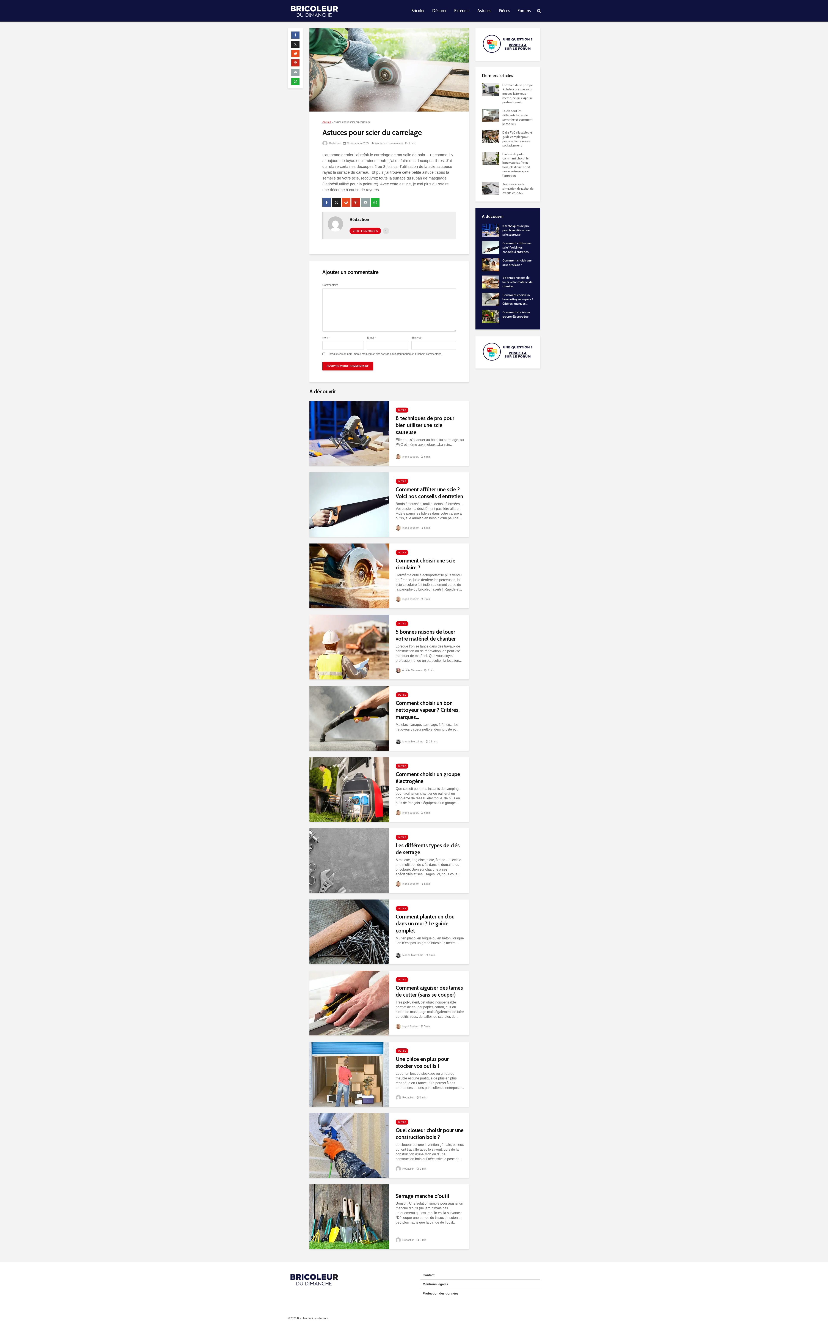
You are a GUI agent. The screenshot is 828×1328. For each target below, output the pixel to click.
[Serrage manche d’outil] (349, 1216)
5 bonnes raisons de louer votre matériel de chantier (426, 635)
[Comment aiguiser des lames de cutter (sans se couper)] (349, 1003)
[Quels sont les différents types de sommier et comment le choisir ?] (490, 115)
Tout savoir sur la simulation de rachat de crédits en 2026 (517, 188)
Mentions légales (435, 1284)
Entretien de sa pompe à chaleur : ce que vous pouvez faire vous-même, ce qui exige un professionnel (517, 93)
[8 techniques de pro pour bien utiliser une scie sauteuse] (349, 433)
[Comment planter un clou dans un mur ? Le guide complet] (349, 931)
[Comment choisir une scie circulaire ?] (349, 575)
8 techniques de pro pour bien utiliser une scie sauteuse (425, 425)
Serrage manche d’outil (422, 1196)
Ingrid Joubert (410, 456)
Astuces (484, 10)
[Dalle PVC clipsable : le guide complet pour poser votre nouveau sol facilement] (490, 136)
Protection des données (440, 1293)
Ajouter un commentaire (389, 143)
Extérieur (462, 10)
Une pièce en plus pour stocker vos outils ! (422, 1062)
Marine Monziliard (412, 741)
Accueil (326, 122)
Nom (326, 337)
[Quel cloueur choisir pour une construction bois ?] (349, 1145)
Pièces (504, 10)
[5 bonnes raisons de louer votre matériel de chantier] (349, 647)
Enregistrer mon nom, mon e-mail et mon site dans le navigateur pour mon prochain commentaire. (385, 354)
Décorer (439, 10)
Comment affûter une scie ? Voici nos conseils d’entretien (429, 493)
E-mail (371, 337)
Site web (416, 337)
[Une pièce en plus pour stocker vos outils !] (349, 1074)
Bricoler (418, 10)
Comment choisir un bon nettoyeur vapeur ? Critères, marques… (427, 710)
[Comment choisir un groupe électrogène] (349, 789)
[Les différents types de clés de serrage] (349, 860)
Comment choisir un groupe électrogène (428, 778)
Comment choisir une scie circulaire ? (425, 564)
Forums (524, 10)
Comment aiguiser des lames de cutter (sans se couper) (429, 991)
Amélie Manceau (412, 670)
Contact (428, 1275)
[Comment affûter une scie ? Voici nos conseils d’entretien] (349, 504)
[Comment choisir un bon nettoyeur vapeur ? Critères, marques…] (349, 718)
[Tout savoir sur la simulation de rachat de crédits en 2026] (490, 188)
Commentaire (330, 285)
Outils (402, 410)
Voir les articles (365, 231)
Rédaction (334, 143)
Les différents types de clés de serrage (428, 849)
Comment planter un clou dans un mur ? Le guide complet (425, 923)
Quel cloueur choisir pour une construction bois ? (430, 1134)
